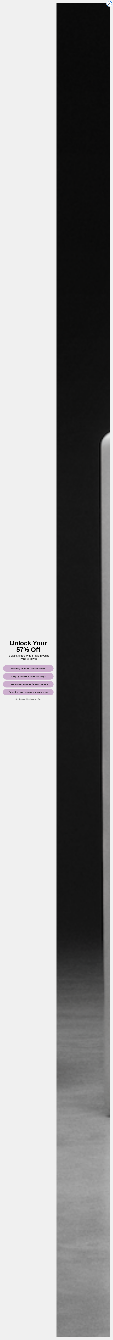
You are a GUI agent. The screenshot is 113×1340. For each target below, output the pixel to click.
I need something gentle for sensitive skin (28, 684)
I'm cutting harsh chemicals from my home (28, 692)
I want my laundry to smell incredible (28, 668)
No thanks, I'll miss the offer (28, 699)
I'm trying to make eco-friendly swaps (28, 676)
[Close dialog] (109, 3)
